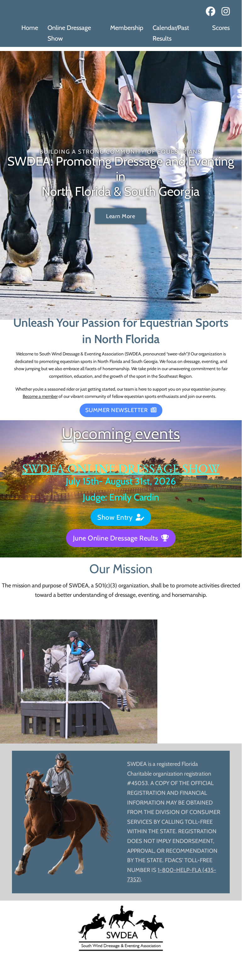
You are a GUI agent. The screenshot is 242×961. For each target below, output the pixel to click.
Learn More (120, 216)
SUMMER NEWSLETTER (116, 410)
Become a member (40, 396)
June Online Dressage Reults (115, 538)
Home (29, 27)
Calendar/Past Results (171, 33)
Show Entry (114, 517)
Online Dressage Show (69, 33)
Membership (126, 27)
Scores (221, 27)
